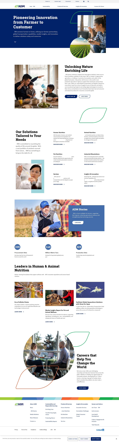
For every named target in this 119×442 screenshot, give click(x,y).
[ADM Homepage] (20, 6)
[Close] (116, 439)
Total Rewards (95, 425)
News (31, 407)
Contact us (33, 421)
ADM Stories (33, 411)
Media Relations (34, 414)
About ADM (32, 6)
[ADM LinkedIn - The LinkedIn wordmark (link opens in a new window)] (100, 430)
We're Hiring (82, 388)
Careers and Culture (97, 404)
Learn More (78, 222)
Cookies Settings (43, 429)
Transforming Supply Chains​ (50, 413)
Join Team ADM (96, 407)
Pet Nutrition (64, 414)
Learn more (18, 311)
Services (63, 421)
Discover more (58, 144)
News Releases (34, 418)
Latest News (84, 96)
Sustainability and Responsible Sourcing (51, 405)
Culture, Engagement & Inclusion (98, 420)
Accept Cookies (96, 439)
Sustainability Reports (51, 421)
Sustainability (46, 6)
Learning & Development (95, 415)
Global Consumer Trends (80, 415)
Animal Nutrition (65, 411)
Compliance (33, 429)
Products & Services (63, 6)
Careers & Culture (99, 6)
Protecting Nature (50, 418)
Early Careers (95, 411)
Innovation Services (81, 407)
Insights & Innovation (81, 6)
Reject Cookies (84, 439)
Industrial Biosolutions (66, 418)
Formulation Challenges (82, 411)
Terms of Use (24, 429)
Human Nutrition (65, 407)
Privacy (16, 429)
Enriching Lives (49, 409)
